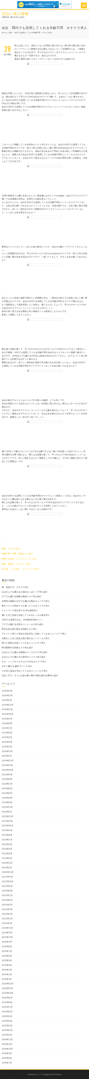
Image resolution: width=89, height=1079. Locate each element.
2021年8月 (7, 946)
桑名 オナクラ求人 (11, 548)
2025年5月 (7, 737)
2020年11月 (7, 988)
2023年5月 (7, 848)
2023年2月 (7, 862)
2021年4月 (7, 965)
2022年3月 (7, 914)
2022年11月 (7, 876)
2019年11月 (7, 1044)
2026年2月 (7, 695)
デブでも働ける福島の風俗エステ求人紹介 (21, 596)
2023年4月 (7, 853)
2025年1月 (7, 755)
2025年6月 (7, 732)
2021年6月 (7, 955)
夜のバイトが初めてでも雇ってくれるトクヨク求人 (26, 605)
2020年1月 (7, 1034)
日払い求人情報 (15, 13)
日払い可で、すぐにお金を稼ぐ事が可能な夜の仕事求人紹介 (30, 675)
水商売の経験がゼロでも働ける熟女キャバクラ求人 (26, 601)
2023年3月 (7, 858)
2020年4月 (7, 1021)
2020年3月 (7, 1025)
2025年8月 (7, 723)
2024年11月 (7, 765)
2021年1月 (7, 979)
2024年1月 (7, 811)
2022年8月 (7, 890)
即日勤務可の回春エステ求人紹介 (17, 647)
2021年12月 (7, 928)
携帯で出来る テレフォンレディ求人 (19, 558)
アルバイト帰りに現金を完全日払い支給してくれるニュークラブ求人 (34, 633)
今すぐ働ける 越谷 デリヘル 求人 (17, 666)
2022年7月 (7, 895)
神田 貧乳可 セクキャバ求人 (16, 564)
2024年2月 (7, 807)
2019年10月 (7, 1048)
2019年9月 (7, 1053)
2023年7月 (7, 839)
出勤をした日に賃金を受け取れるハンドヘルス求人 (26, 638)
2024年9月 (7, 774)
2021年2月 (7, 974)
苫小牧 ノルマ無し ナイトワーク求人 (20, 569)
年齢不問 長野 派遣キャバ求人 (17, 553)
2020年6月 (7, 1011)
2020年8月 (7, 1002)
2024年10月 (7, 770)
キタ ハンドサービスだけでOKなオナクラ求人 (24, 661)
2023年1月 (7, 867)
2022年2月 (7, 918)
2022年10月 (7, 881)
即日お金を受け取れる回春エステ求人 (19, 629)
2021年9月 (7, 941)
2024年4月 (7, 797)
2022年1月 (7, 923)
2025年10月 (7, 714)
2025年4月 (7, 742)
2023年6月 (7, 844)
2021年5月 (7, 960)
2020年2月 (7, 1030)
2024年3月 (7, 802)
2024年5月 (7, 793)
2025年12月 (7, 704)
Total (45, 1074)
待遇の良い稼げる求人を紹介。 (14, 17)
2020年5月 (7, 1016)
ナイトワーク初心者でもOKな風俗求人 (20, 610)
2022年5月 (7, 904)
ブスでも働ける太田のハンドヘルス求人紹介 (22, 624)
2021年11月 (7, 932)
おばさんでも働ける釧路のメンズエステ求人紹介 (25, 652)
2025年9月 (7, 718)
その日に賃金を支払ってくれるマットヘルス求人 (25, 670)
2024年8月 (7, 779)
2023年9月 (7, 830)
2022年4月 (7, 909)
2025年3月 (7, 746)
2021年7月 (7, 951)
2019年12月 (7, 1039)
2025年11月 (7, 709)
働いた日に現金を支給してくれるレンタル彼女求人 (26, 615)
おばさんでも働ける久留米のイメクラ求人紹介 (24, 657)
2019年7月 (7, 1062)
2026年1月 (7, 700)
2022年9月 (7, 886)
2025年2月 (7, 751)
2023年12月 (7, 816)
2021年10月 (7, 937)
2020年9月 (7, 997)
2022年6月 (7, 900)
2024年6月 (7, 788)
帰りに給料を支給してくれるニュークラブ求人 (24, 643)
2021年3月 (7, 969)
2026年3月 (7, 690)
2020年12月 (7, 983)
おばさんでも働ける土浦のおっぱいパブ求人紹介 (25, 591)
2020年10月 (7, 993)
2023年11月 (7, 821)
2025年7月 (7, 728)
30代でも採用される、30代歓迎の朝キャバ (22, 619)
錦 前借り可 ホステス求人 (15, 587)
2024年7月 (7, 783)
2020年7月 (7, 1007)
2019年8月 (7, 1058)
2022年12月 (8, 872)
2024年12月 (7, 760)
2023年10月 (7, 825)
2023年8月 (7, 835)
